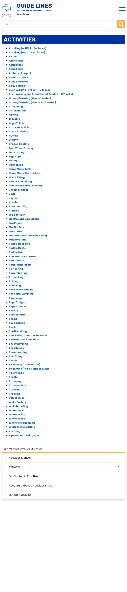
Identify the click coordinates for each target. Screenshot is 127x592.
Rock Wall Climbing (21, 293)
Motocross (15, 231)
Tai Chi (13, 377)
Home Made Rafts (20, 169)
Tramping (15, 381)
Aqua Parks (16, 69)
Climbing (14, 119)
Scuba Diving (17, 323)
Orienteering (17, 239)
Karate (13, 202)
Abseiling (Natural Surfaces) (27, 52)
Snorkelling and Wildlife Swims (28, 335)
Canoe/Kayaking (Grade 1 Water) (30, 98)
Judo (12, 194)
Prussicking (16, 277)
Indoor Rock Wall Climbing (25, 185)
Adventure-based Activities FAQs (30, 486)
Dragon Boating (19, 144)
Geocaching (16, 152)
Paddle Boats (17, 248)
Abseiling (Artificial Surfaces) (27, 48)
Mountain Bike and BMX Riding (28, 235)
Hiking (13, 160)
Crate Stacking (18, 131)
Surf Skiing (15, 356)
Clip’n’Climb (16, 123)
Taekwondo (16, 373)
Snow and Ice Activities (23, 339)
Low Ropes (15, 223)
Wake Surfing (17, 402)
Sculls (12, 327)
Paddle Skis (16, 252)
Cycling (13, 135)
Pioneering (16, 269)
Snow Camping (18, 344)
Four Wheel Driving (21, 148)
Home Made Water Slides (25, 173)
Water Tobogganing (22, 422)
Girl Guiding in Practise (23, 476)
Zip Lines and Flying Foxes (25, 435)
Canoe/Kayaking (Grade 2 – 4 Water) (32, 102)
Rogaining (15, 298)
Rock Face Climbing (21, 289)
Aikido (13, 56)
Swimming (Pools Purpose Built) (29, 368)
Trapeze (14, 389)
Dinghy (13, 139)
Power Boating (18, 273)
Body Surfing (17, 85)
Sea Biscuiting (18, 331)
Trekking (14, 393)
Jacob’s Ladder (18, 189)
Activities (15, 467)
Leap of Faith (17, 214)
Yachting (14, 431)
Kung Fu (14, 210)
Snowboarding (18, 352)
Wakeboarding (18, 406)
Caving (13, 114)
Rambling (15, 285)
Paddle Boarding (19, 243)
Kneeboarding (18, 206)
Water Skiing (17, 414)
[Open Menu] (122, 9)
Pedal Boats (16, 260)
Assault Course (18, 77)
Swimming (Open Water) (24, 364)
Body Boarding (18, 81)
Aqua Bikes (16, 65)
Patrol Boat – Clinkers (22, 256)
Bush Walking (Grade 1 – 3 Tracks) (30, 90)
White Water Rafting (22, 427)
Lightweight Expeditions (24, 219)
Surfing (13, 360)
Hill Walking (16, 165)
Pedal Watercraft (20, 264)
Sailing (13, 318)
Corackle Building (20, 127)
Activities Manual (20, 458)
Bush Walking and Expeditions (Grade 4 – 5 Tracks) (41, 94)
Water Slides (17, 418)
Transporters (17, 385)
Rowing (13, 310)
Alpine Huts (16, 60)
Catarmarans (17, 110)
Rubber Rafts (17, 314)
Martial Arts (16, 227)
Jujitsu (13, 198)
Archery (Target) (20, 73)
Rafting (13, 281)
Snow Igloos (16, 348)
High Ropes (16, 156)
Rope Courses (17, 306)
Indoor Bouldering (20, 181)
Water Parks (17, 410)
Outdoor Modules (20, 495)
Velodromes (16, 398)
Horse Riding (17, 177)
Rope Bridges (17, 302)
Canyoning (16, 106)
